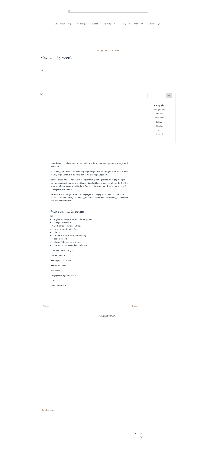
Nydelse (159, 130)
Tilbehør (159, 126)
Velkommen (60, 24)
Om (142, 24)
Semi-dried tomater (53, 388)
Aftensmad (159, 117)
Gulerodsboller (50, 333)
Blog (124, 24)
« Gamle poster (47, 410)
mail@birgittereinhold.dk (56, 451)
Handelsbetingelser (96, 434)
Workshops (81, 24)
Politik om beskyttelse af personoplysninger (106, 438)
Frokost (159, 113)
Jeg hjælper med (111, 24)
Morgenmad (102, 50)
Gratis (151, 24)
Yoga (70, 24)
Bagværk (159, 134)
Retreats (95, 24)
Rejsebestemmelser (96, 441)
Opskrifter (133, 24)
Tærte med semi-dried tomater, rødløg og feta (66, 361)
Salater (159, 122)
